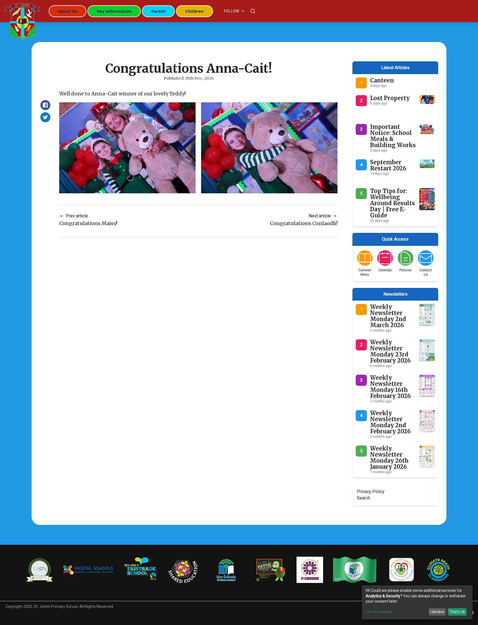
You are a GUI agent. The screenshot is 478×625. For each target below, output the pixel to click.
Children (194, 11)
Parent (158, 11)
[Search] (253, 11)
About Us (67, 11)
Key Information (114, 11)
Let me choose (378, 612)
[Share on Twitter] (45, 117)
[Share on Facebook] (45, 105)
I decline (437, 612)
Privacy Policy (371, 491)
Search (363, 498)
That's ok (457, 612)
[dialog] (417, 602)
